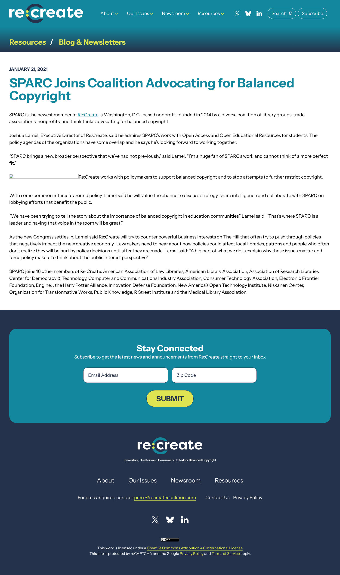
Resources (209, 13)
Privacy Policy (192, 553)
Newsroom (173, 13)
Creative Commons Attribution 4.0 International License (195, 548)
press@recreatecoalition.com (165, 497)
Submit (170, 398)
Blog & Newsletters (92, 41)
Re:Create (88, 114)
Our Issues (138, 13)
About (107, 13)
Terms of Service (226, 553)
